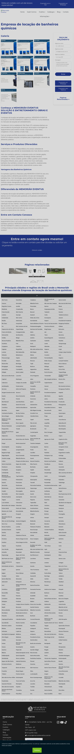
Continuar (37, 750)
